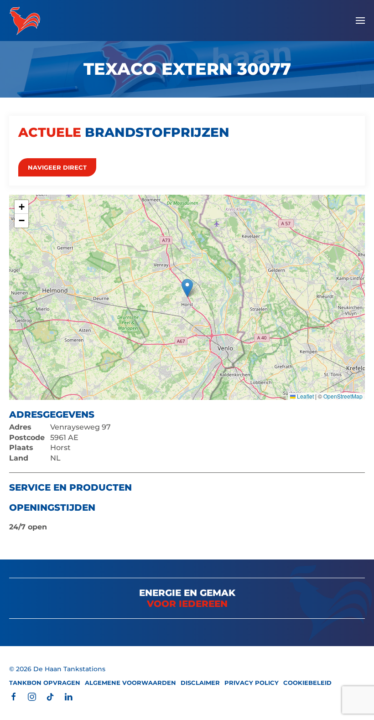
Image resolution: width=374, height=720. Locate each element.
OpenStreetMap (343, 396)
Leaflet (305, 396)
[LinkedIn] (68, 696)
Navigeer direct (57, 167)
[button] (360, 20)
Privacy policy (251, 682)
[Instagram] (31, 696)
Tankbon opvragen (44, 682)
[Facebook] (13, 696)
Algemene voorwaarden (130, 682)
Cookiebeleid (307, 682)
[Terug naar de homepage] (25, 20)
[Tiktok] (50, 696)
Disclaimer (200, 682)
